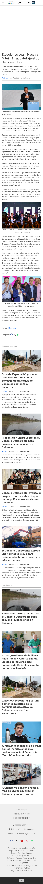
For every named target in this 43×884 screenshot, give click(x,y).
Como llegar (22, 810)
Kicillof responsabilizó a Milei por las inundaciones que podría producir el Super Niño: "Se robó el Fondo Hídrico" (21, 750)
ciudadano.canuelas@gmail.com (21, 833)
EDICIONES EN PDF (21, 818)
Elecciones (12, 328)
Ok (21, 880)
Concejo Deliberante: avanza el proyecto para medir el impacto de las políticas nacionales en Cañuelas (21, 497)
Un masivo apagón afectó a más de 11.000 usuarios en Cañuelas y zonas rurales (20, 791)
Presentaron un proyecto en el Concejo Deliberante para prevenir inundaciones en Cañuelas (20, 442)
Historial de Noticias (21, 814)
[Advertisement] (21, 28)
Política (5, 77)
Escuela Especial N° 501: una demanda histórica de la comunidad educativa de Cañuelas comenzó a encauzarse (19, 380)
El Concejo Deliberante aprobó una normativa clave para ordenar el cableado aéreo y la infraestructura (21, 555)
